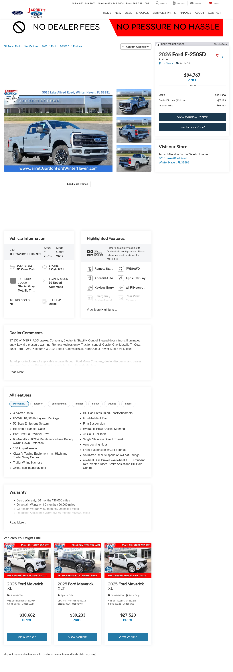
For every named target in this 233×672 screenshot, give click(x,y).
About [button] (199, 12)
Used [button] (128, 12)
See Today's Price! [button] (192, 127)
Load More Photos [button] (77, 184)
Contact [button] (214, 12)
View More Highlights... (102, 309)
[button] (58, 130)
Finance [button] (185, 12)
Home (107, 12)
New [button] (118, 12)
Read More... (17, 372)
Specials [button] (142, 12)
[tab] (19, 404)
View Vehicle (27, 637)
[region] (192, 100)
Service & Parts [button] (164, 12)
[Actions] (222, 56)
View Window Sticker (192, 117)
